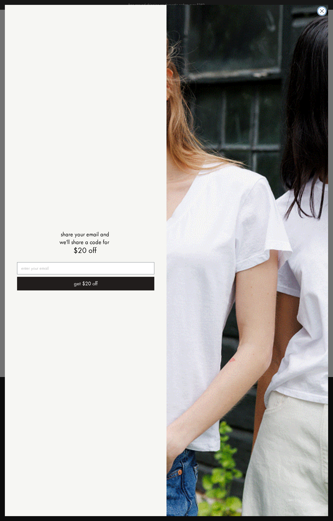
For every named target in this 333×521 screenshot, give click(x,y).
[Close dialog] (322, 11)
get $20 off (86, 283)
